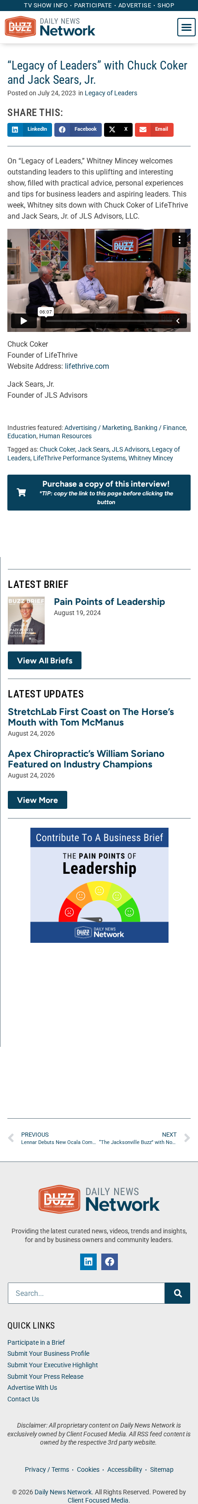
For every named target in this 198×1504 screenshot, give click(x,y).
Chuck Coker (57, 449)
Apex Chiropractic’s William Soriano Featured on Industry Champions (86, 759)
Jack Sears (93, 449)
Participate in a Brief (36, 1343)
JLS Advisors (130, 449)
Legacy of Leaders (111, 93)
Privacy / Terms (47, 1470)
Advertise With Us (32, 1388)
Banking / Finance (160, 428)
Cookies (88, 1470)
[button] (186, 27)
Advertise (134, 5)
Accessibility (124, 1470)
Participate (93, 5)
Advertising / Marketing (97, 428)
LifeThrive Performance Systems (79, 458)
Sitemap (162, 1470)
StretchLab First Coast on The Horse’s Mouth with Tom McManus (91, 717)
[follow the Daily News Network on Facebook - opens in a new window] (109, 1262)
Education (21, 436)
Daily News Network (63, 1492)
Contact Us (23, 1399)
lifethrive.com (87, 366)
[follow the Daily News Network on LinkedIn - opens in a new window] (88, 1262)
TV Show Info (46, 5)
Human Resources (65, 436)
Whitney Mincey (150, 458)
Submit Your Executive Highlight (52, 1365)
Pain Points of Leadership (109, 601)
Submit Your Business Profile (48, 1354)
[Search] (177, 1293)
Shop (165, 5)
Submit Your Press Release (45, 1377)
